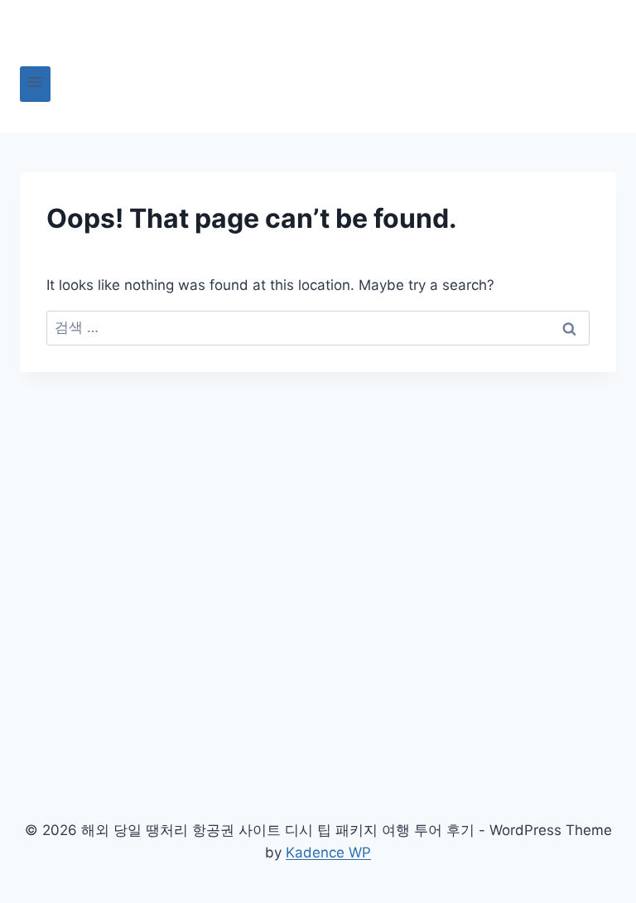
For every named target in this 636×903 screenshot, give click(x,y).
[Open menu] (35, 84)
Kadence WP (328, 852)
